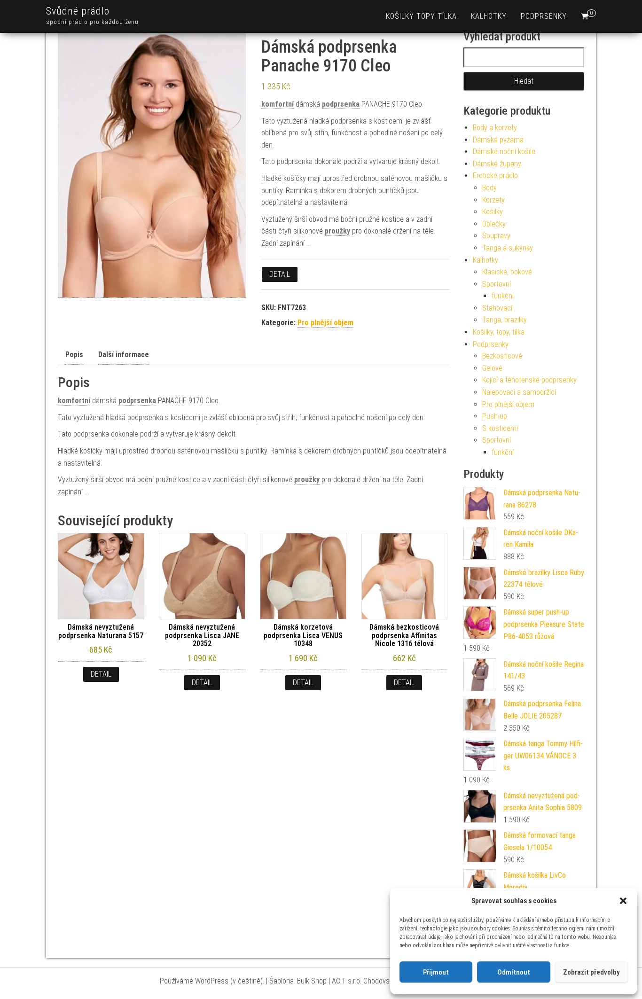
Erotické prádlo (495, 175)
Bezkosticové (502, 355)
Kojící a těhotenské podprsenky (529, 379)
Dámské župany (497, 163)
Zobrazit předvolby (591, 972)
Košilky (492, 211)
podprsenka (341, 104)
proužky (337, 230)
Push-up (494, 416)
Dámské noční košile (504, 151)
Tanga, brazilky (504, 319)
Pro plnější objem (325, 322)
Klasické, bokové (507, 271)
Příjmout (436, 972)
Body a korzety (495, 127)
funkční (503, 295)
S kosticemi (500, 428)
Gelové (492, 368)
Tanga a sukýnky (507, 247)
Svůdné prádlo (78, 11)
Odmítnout (513, 972)
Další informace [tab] (123, 354)
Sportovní (496, 284)
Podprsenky (544, 16)
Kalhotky (489, 16)
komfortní (277, 104)
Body (489, 187)
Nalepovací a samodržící (519, 392)
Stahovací (497, 308)
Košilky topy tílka (421, 16)
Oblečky (494, 223)
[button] (623, 900)
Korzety (493, 199)
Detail (279, 274)
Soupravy (496, 235)
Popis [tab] (74, 354)
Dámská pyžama (498, 139)
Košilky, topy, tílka (499, 332)
